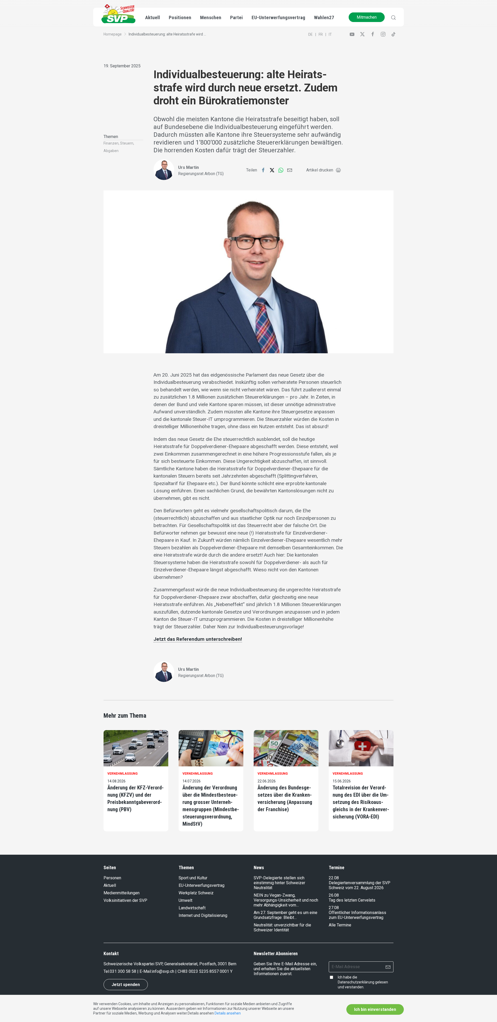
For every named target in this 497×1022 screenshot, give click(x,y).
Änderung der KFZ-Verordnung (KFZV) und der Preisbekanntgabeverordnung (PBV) (135, 798)
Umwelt (185, 900)
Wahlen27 (324, 17)
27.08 (334, 907)
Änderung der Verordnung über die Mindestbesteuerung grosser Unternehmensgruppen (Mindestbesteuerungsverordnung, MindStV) (210, 806)
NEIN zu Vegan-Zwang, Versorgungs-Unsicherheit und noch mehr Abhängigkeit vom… (286, 900)
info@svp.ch (163, 971)
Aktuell (110, 885)
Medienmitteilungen (122, 892)
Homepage (113, 34)
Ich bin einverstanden (375, 1009)
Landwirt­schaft (192, 907)
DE (310, 34)
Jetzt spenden (126, 984)
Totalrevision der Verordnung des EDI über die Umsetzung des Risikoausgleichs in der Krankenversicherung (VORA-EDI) (361, 802)
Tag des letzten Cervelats (352, 900)
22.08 (334, 877)
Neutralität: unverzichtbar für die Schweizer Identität (282, 927)
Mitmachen (367, 17)
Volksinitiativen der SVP (125, 900)
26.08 (334, 895)
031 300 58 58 (123, 971)
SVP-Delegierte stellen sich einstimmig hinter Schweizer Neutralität (279, 882)
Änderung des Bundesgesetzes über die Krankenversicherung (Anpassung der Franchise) (285, 798)
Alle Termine (340, 925)
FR (321, 34)
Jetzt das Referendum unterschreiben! (198, 639)
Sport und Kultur (193, 877)
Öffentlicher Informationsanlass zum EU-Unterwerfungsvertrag (357, 915)
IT (330, 34)
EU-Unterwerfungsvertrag (278, 17)
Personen (112, 877)
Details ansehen (228, 1013)
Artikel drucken (319, 170)
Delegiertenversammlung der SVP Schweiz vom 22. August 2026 (359, 885)
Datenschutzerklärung (356, 982)
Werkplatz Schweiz (196, 892)
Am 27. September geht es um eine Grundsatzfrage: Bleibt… (285, 915)
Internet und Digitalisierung (203, 915)
